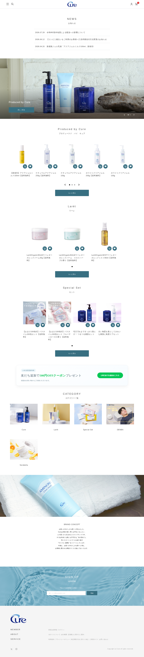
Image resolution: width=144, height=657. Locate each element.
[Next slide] (134, 115)
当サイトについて (54, 634)
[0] (136, 4)
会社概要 (64, 634)
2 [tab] (72, 184)
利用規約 (51, 639)
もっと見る (72, 193)
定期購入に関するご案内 (76, 634)
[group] (72, 88)
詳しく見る (21, 110)
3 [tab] (74, 184)
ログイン (61, 630)
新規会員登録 (52, 630)
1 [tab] (69, 184)
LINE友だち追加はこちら (110, 375)
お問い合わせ (103, 639)
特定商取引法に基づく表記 (79, 639)
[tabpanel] (22, 159)
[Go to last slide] (124, 115)
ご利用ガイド (93, 639)
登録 (92, 593)
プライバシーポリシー (62, 639)
